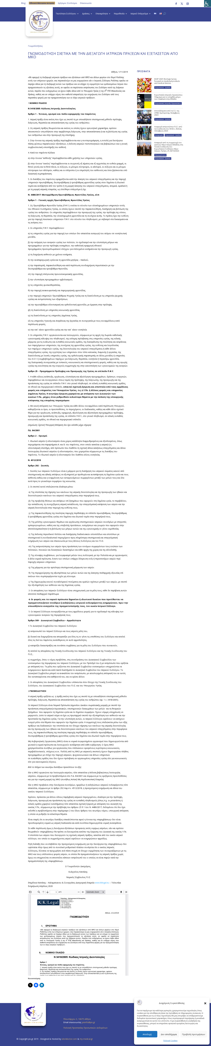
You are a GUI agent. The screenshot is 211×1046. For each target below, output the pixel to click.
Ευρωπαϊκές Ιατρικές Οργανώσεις (168, 103)
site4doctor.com (69, 1039)
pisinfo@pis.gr (89, 1022)
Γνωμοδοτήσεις (35, 46)
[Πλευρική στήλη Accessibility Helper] (207, 3)
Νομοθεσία (119, 14)
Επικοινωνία (85, 3)
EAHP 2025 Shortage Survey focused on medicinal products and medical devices (167, 81)
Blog (23, 3)
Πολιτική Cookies (170, 1040)
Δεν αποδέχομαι (169, 1034)
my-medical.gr (86, 1039)
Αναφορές (159, 135)
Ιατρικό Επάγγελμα (139, 14)
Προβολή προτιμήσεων (193, 1034)
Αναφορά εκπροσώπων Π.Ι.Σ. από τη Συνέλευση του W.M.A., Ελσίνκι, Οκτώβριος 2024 (168, 128)
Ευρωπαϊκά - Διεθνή (162, 87)
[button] (205, 1003)
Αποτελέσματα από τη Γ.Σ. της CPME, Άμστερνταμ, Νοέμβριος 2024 (167, 113)
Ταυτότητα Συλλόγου (66, 14)
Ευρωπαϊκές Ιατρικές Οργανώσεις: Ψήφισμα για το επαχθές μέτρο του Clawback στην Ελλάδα (168, 97)
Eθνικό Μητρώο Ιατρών (42, 3)
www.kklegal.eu (102, 882)
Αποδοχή (147, 1034)
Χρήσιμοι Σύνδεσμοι (67, 3)
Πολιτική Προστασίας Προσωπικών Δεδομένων (85, 1027)
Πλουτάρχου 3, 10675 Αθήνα (77, 1019)
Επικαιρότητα (102, 14)
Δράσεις (86, 14)
